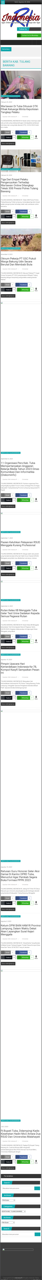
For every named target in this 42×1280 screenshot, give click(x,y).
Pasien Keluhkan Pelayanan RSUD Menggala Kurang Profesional (20, 544)
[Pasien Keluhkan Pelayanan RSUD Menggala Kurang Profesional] (21, 523)
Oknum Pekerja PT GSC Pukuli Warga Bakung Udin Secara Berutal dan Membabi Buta (18, 261)
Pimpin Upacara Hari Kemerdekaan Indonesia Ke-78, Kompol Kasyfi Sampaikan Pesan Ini (20, 668)
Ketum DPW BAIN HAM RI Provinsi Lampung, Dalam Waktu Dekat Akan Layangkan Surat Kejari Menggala (21, 930)
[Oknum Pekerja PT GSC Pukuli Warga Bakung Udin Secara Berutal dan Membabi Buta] (21, 240)
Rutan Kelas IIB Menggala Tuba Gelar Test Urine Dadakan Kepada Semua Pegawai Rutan (20, 613)
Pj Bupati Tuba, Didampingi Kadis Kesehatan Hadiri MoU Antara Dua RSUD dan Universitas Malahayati (21, 1133)
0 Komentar (25, 116)
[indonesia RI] (3, 42)
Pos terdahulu (8, 1176)
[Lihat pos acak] (39, 42)
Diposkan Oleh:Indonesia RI (9, 116)
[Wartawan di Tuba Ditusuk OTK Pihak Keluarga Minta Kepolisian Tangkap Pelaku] (21, 84)
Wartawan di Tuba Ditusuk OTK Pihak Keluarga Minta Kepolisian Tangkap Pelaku (19, 109)
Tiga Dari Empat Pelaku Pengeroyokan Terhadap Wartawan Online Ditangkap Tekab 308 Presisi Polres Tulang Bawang (19, 185)
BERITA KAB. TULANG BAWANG (11, 96)
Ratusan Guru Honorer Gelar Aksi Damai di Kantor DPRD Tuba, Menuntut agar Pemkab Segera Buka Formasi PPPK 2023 (20, 876)
